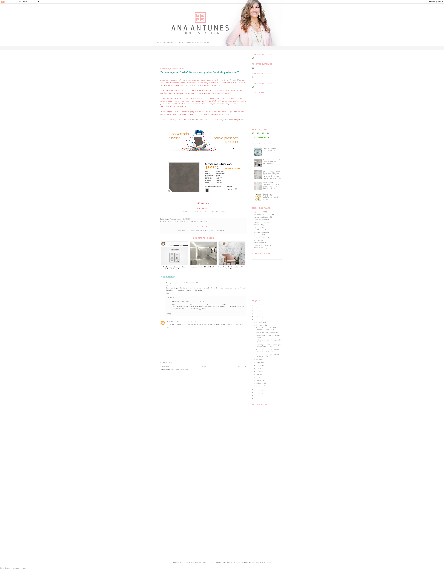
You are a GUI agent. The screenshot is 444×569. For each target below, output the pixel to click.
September (260, 362)
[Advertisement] (202, 58)
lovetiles (171, 221)
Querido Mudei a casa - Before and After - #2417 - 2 (267, 350)
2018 (257, 311)
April (258, 377)
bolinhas (169, 321)
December (260, 322)
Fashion (207, 42)
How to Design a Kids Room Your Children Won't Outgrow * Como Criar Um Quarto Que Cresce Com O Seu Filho (272, 174)
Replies (171, 297)
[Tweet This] (197, 230)
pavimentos (195, 221)
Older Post (242, 366)
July (258, 368)
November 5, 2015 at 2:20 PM (187, 283)
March (259, 380)
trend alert (258, 235)
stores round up (260, 248)
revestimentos (204, 221)
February (260, 383)
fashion (257, 225)
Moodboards (199, 42)
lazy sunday (258, 242)
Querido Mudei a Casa (262, 214)
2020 (257, 305)
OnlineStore (182, 42)
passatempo (227, 119)
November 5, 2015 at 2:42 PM (184, 321)
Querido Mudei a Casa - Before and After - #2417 (267, 355)
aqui (193, 119)
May (258, 374)
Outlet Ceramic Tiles (232, 80)
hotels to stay (259, 237)
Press (175, 42)
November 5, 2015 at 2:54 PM (192, 301)
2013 (257, 393)
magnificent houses (261, 217)
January (259, 386)
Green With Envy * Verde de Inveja (270, 149)
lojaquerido (258, 212)
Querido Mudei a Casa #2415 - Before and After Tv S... (267, 328)
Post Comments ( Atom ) (180, 370)
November (260, 325)
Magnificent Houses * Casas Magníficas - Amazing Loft (271, 161)
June (258, 371)
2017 (257, 314)
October (259, 359)
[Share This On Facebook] (184, 230)
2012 (257, 395)
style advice (259, 240)
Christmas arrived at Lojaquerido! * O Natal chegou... (269, 341)
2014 (257, 390)
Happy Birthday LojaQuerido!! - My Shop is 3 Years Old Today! (270, 196)
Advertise (190, 42)
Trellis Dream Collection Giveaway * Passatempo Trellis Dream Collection (272, 185)
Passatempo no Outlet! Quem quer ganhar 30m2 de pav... (268, 345)
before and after (260, 219)
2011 (257, 398)
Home (159, 42)
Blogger (267, 562)
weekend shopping (261, 232)
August (259, 365)
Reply (168, 293)
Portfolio (169, 42)
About (163, 42)
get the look (259, 227)
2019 (257, 308)
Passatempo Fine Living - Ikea (267, 332)
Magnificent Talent (261, 245)
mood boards (259, 230)
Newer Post (165, 366)
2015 (257, 319)
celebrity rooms (260, 222)
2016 (257, 316)
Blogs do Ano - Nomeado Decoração (14, 568)
